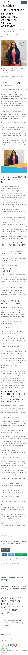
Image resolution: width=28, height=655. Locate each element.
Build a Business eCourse (9, 507)
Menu (24, 2)
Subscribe (5, 549)
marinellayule (7, 31)
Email (4, 535)
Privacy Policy (5, 652)
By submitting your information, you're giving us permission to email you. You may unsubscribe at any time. (13, 543)
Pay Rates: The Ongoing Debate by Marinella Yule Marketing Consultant (13, 623)
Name (5, 528)
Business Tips (7, 34)
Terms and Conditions (21, 650)
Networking (15, 34)
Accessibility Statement (7, 650)
